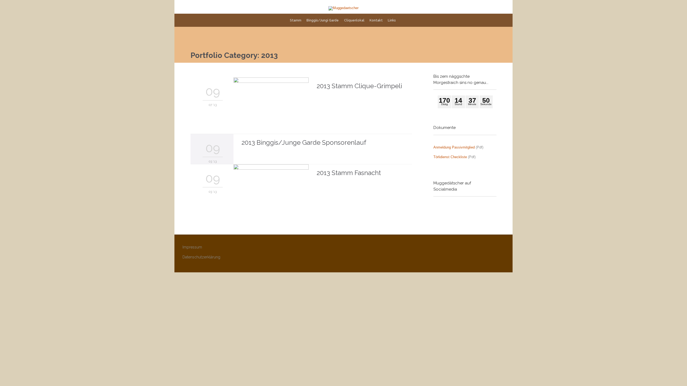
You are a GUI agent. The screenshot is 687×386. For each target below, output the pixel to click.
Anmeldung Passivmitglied (454, 147)
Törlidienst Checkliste (450, 157)
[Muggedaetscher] (343, 8)
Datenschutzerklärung (201, 257)
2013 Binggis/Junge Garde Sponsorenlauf (304, 142)
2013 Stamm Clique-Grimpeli (359, 86)
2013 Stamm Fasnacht (349, 173)
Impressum (192, 247)
